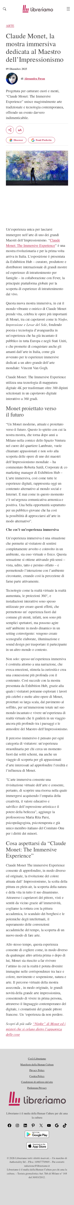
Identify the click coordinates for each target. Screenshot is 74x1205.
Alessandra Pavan (34, 78)
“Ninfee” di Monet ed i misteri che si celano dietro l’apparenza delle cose (36, 1029)
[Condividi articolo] (10, 130)
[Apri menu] (68, 8)
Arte (10, 25)
